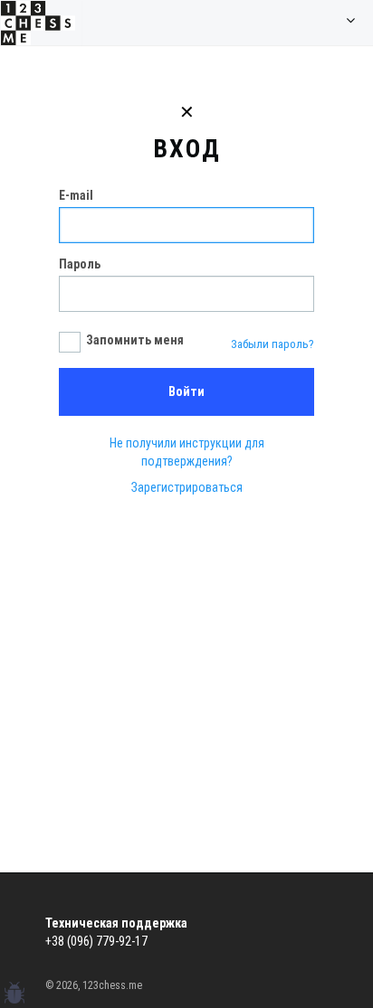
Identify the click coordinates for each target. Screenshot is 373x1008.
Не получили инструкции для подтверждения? (187, 452)
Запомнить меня (135, 340)
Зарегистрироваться (187, 487)
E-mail (76, 195)
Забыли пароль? (272, 344)
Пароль (79, 264)
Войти (186, 391)
